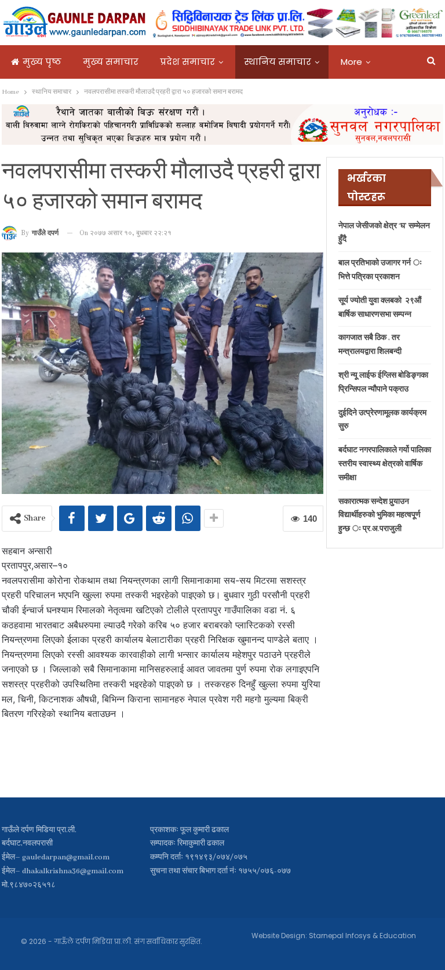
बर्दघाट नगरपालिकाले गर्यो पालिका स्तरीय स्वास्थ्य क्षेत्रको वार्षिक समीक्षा (384, 464)
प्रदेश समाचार (187, 62)
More (351, 62)
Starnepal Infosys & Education (362, 935)
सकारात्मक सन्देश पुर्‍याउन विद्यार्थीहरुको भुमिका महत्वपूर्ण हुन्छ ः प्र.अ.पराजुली (379, 516)
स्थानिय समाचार (278, 62)
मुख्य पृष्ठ (42, 62)
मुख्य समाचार (110, 62)
